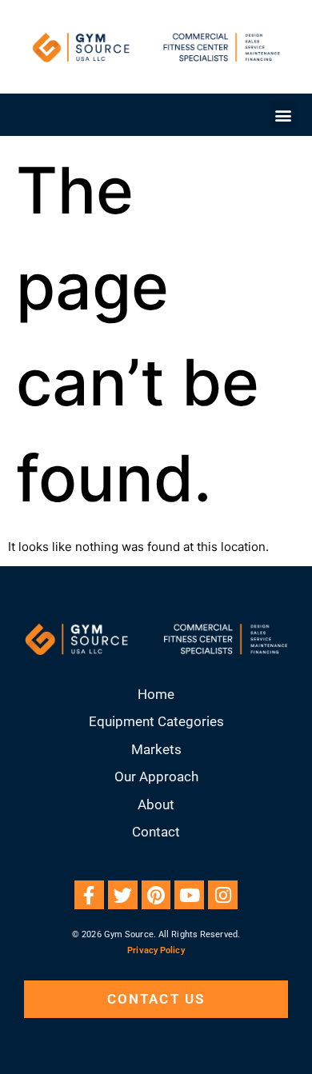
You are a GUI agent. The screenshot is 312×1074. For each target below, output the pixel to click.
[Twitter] (123, 895)
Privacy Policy (155, 950)
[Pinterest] (156, 895)
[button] (283, 115)
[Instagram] (223, 895)
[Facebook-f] (89, 895)
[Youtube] (189, 895)
